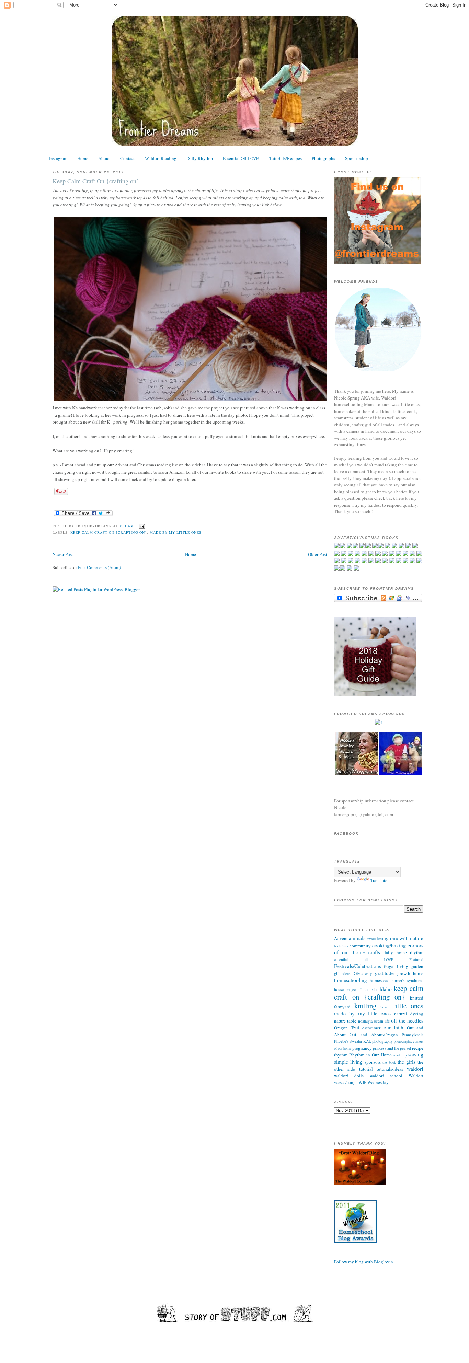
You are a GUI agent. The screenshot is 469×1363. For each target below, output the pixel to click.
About (104, 158)
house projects (346, 989)
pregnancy (362, 1048)
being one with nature (400, 938)
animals (357, 938)
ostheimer (371, 1028)
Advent (341, 938)
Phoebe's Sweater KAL (352, 1041)
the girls (406, 1061)
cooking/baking (389, 945)
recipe (417, 1048)
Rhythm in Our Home (370, 1055)
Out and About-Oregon (374, 1034)
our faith (394, 1027)
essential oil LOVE (363, 959)
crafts (374, 952)
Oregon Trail (346, 1028)
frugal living (396, 966)
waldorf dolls (349, 1076)
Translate (378, 880)
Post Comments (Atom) (99, 567)
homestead (380, 980)
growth (403, 973)
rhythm (340, 1055)
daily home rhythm (403, 952)
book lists (341, 946)
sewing (415, 1054)
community (360, 946)
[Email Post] (141, 525)
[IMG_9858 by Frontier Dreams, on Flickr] (192, 400)
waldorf (415, 1068)
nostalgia (365, 1021)
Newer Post (63, 554)
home (418, 973)
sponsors (373, 1062)
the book (389, 1062)
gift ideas (342, 973)
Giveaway (363, 973)
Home (82, 158)
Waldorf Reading (160, 158)
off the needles (407, 1020)
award (371, 938)
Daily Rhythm (199, 158)
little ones (408, 1005)
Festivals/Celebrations (357, 965)
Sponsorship (356, 158)
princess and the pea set (392, 1048)
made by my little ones (176, 532)
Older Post (317, 554)
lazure (384, 1007)
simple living (348, 1061)
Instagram (58, 158)
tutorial (366, 1069)
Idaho (385, 988)
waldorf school (386, 1076)
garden (417, 966)
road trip (399, 1055)
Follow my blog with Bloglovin (363, 1262)
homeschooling (350, 980)
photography (382, 1041)
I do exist (368, 989)
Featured (416, 959)
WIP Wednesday (373, 1082)
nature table (345, 1021)
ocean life (382, 1021)
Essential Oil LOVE (241, 158)
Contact (127, 158)
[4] (379, 722)
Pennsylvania (412, 1034)
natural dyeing (408, 1013)
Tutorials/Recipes (285, 158)
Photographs (323, 158)
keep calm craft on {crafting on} (108, 532)
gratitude (384, 973)
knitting (365, 1005)
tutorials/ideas (390, 1069)
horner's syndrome (407, 980)
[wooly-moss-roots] (356, 774)
